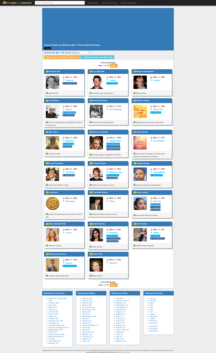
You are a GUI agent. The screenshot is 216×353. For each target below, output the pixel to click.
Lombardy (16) (87, 336)
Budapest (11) (121, 314)
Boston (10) (120, 323)
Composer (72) (53, 323)
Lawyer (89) (52, 316)
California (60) (87, 303)
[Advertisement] (108, 26)
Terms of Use (121, 352)
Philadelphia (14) (122, 305)
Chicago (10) (120, 318)
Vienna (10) (120, 321)
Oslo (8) (119, 336)
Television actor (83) (55, 321)
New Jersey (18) (88, 332)
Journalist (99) (53, 312)
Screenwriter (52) (54, 341)
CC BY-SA (86, 350)
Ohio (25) (85, 318)
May (151, 307)
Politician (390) (53, 303)
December (153, 323)
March (152, 303)
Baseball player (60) (55, 330)
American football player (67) (58, 327)
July (151, 312)
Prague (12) (120, 312)
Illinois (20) (86, 330)
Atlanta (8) (119, 339)
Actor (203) (52, 305)
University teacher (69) (56, 325)
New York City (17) (122, 300)
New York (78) (87, 300)
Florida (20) (86, 327)
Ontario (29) (86, 312)
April (151, 305)
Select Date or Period (109, 3)
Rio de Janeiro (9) (122, 330)
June (151, 309)
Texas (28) (86, 314)
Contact (127, 352)
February (153, 300)
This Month (154, 328)
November (153, 321)
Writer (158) (52, 307)
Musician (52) (53, 343)
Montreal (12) (121, 309)
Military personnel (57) (56, 336)
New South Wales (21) (90, 325)
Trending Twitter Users (128, 3)
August (152, 314)
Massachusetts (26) (89, 316)
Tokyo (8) (119, 334)
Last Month (154, 326)
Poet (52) (51, 339)
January (152, 298)
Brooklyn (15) (121, 303)
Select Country (93, 3)
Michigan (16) (87, 334)
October (152, 318)
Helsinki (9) (120, 332)
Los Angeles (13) (122, 307)
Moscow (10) (120, 325)
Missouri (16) (87, 339)
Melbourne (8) (121, 341)
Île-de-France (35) (88, 309)
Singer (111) (52, 309)
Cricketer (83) (53, 318)
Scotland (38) (87, 305)
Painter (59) (52, 332)
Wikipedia (72, 350)
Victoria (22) (86, 323)
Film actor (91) (53, 314)
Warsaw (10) (120, 327)
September (154, 316)
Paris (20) (119, 298)
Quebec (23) (86, 321)
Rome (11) (120, 316)
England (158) (87, 298)
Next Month (154, 331)
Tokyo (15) (86, 341)
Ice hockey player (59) (56, 334)
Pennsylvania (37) (88, 307)
